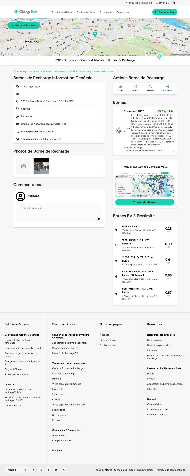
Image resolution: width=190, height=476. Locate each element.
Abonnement (59, 435)
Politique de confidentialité (170, 469)
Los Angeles (58, 409)
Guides (151, 373)
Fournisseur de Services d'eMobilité (23, 348)
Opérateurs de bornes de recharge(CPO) (18, 391)
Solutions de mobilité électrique (22, 334)
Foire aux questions (157, 409)
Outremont (61, 71)
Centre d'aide (154, 404)
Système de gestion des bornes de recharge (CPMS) (23, 399)
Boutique (57, 450)
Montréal (57, 389)
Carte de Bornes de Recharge (67, 368)
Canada (35, 71)
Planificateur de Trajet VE (65, 348)
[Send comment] (98, 218)
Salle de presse (108, 340)
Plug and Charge (13, 369)
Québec (47, 71)
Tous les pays (20, 71)
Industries (10, 384)
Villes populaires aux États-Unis (68, 404)
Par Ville (56, 378)
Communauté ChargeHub (66, 430)
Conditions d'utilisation (141, 469)
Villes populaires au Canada (66, 383)
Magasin (164, 3)
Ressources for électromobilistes (164, 368)
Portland (56, 420)
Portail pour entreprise (16, 374)
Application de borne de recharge (70, 342)
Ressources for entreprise (161, 334)
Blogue (151, 378)
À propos (104, 334)
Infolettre (152, 350)
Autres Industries (14, 405)
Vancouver (58, 394)
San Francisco (59, 415)
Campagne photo (61, 440)
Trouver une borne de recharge (69, 363)
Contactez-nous (108, 345)
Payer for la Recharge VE (65, 353)
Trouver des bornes (140, 3)
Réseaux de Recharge (63, 373)
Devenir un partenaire (158, 345)
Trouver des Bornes (144, 202)
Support (151, 399)
